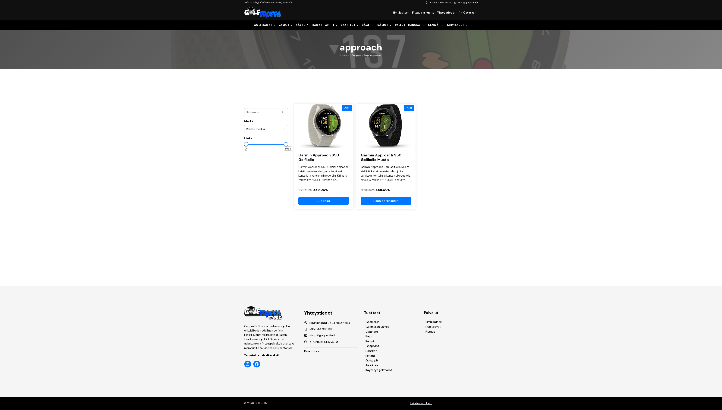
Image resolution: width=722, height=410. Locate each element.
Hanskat (415, 25)
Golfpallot (372, 346)
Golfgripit (372, 360)
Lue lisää (323, 201)
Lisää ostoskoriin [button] (386, 201)
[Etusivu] (263, 12)
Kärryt (383, 25)
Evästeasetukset (421, 403)
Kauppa (356, 55)
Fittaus (430, 332)
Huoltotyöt (433, 327)
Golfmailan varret (377, 327)
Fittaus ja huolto (423, 12)
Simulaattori (401, 12)
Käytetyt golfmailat (379, 370)
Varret (284, 25)
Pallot (400, 25)
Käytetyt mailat (309, 25)
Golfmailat (263, 25)
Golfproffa (261, 403)
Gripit (329, 25)
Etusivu (344, 55)
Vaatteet (348, 25)
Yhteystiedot (446, 12)
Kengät (434, 25)
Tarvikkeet (455, 25)
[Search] (283, 112)
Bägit (366, 25)
